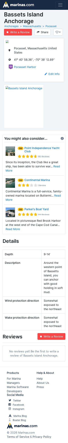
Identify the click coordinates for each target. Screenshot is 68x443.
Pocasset (51, 26)
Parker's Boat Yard (36, 209)
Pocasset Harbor (25, 67)
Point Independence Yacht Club (41, 149)
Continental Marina (37, 180)
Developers (14, 391)
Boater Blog (19, 420)
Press (40, 387)
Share (44, 32)
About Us (43, 382)
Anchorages (11, 26)
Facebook (18, 404)
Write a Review (20, 32)
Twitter (17, 400)
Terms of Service (18, 436)
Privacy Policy (42, 436)
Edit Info (54, 74)
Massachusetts (32, 26)
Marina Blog (20, 415)
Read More (13, 229)
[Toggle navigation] (60, 4)
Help (40, 378)
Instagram (18, 408)
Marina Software (18, 387)
